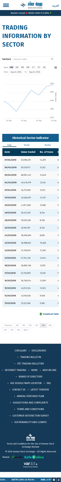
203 (51, 325)
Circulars (21, 350)
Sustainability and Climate (30, 422)
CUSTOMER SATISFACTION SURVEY (30, 415)
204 (6, 330)
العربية (55, 5)
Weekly (27, 145)
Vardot (35, 467)
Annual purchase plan (30, 396)
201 (37, 325)
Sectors (6, 59)
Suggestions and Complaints (30, 402)
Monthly (48, 145)
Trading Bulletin (30, 357)
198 (18, 325)
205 (13, 330)
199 (24, 325)
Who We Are (49, 370)
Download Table (51, 314)
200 (31, 325)
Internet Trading (15, 370)
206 (19, 330)
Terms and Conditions (30, 409)
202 (44, 326)
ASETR (12, 479)
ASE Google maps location (26, 383)
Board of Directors (30, 376)
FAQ (49, 383)
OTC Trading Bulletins (30, 363)
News (34, 370)
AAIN (40, 479)
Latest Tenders (39, 389)
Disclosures (39, 350)
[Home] (31, 4)
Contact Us (18, 389)
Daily (9, 145)
